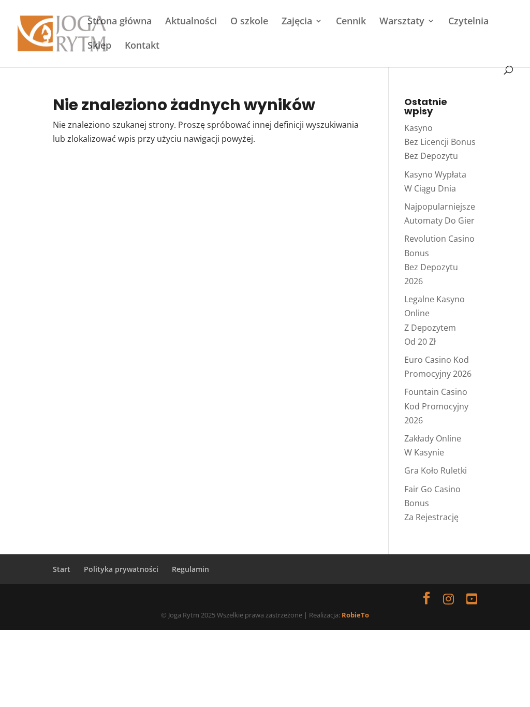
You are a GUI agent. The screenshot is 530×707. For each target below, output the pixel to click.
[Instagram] (448, 599)
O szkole (249, 22)
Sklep (99, 46)
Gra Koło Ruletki (435, 470)
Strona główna (119, 22)
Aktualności (191, 22)
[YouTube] (471, 599)
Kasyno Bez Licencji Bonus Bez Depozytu (440, 141)
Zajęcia (297, 22)
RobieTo (355, 615)
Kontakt (142, 46)
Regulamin (190, 569)
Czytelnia (468, 22)
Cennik (351, 22)
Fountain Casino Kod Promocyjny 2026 (436, 405)
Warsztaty (401, 22)
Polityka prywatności (121, 569)
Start (61, 569)
